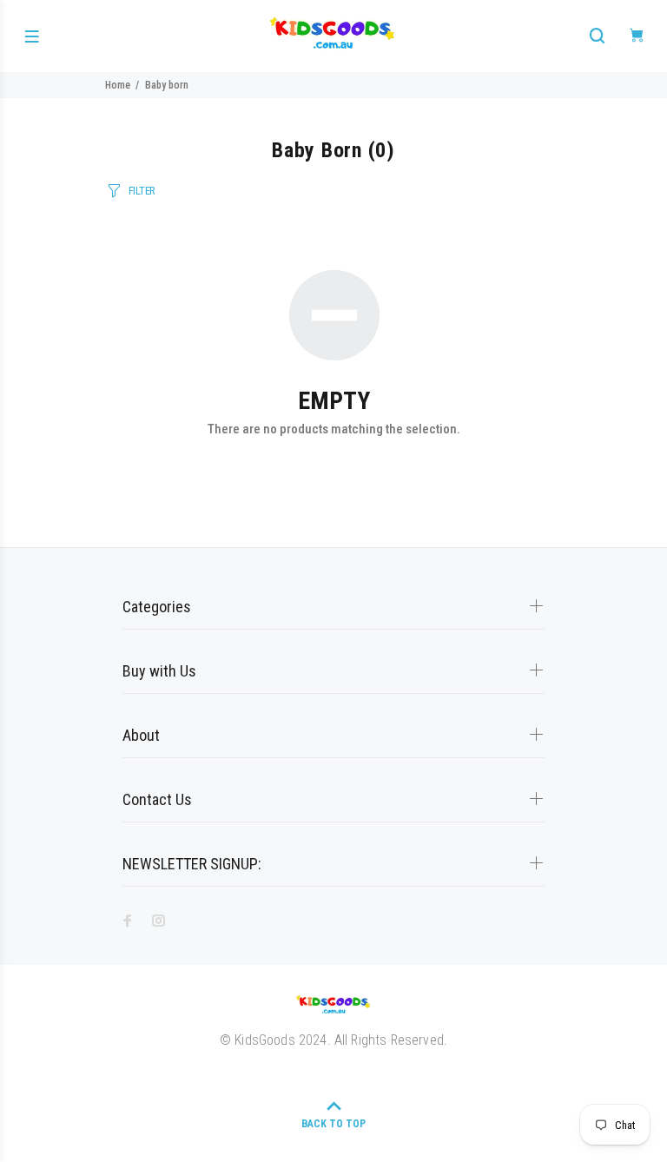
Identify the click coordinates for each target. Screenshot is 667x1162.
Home (117, 85)
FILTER (142, 190)
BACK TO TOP (333, 1124)
